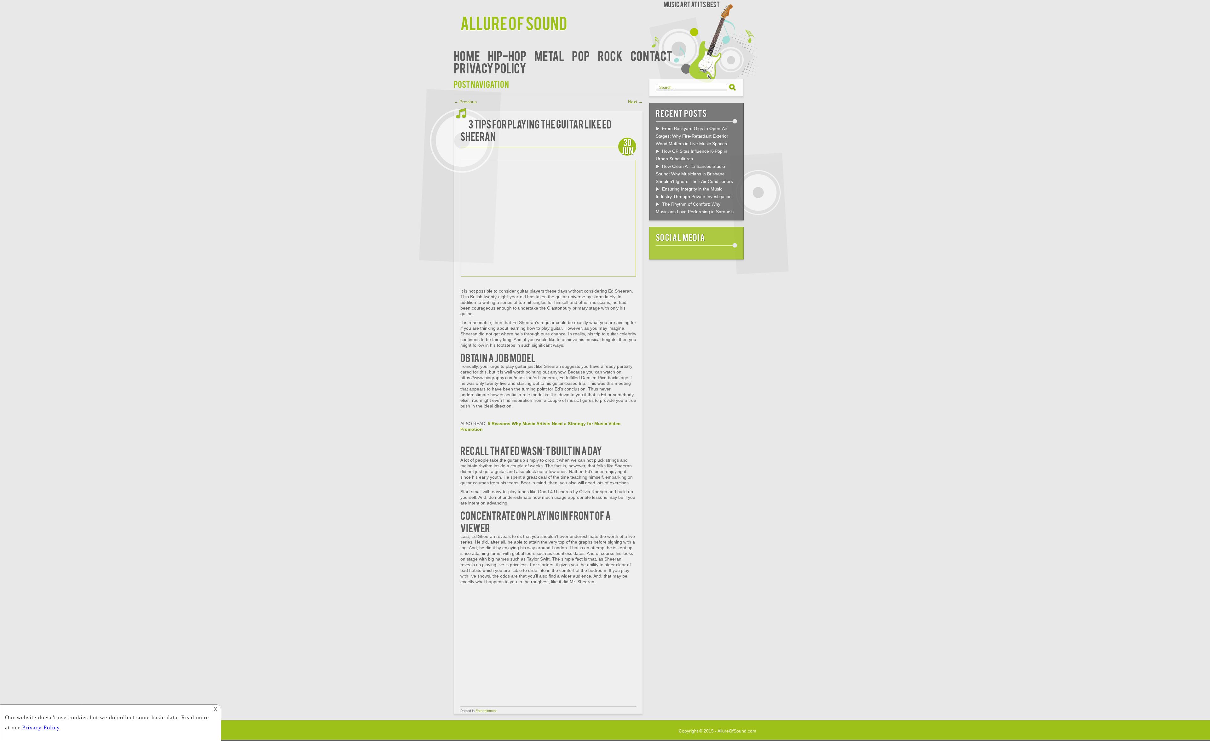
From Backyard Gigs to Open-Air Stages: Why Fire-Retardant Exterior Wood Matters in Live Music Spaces (692, 136)
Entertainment (486, 711)
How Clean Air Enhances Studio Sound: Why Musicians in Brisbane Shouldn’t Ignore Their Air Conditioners (694, 174)
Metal (549, 55)
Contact (651, 55)
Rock (610, 55)
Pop (581, 55)
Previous (465, 101)
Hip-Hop (507, 55)
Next (635, 101)
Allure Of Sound (513, 22)
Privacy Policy (490, 67)
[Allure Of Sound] (457, 5)
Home (467, 55)
